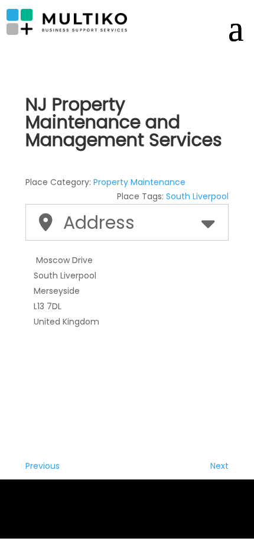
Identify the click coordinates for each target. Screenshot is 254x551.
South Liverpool (197, 196)
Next (219, 466)
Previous (42, 466)
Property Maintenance (139, 182)
